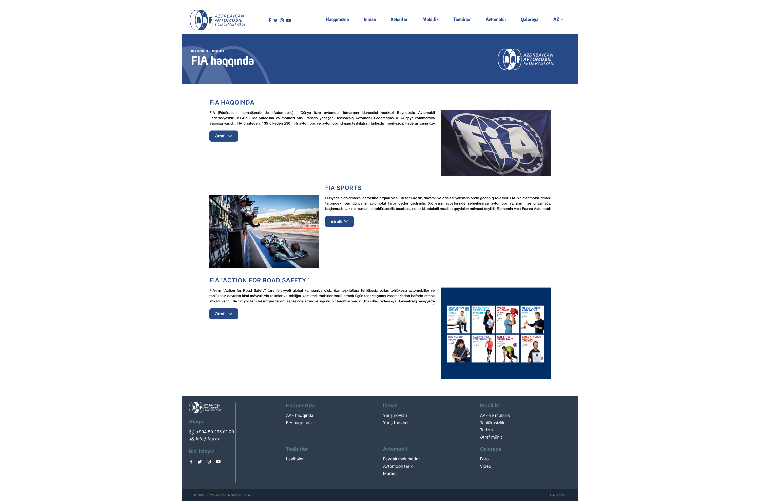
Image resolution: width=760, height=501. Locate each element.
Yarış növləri (395, 415)
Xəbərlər (399, 19)
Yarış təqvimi (395, 422)
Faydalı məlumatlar (401, 458)
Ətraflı (220, 136)
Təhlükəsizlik (492, 422)
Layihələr (295, 458)
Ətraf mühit (491, 437)
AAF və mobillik (495, 415)
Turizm (486, 429)
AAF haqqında (299, 415)
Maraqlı (390, 473)
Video (485, 466)
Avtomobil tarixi (398, 466)
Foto (484, 458)
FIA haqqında (299, 422)
